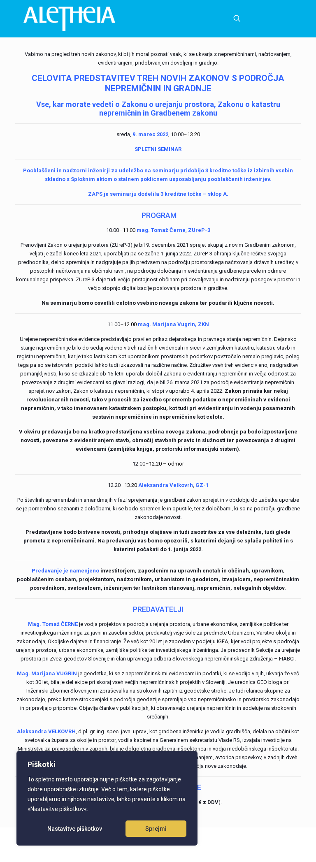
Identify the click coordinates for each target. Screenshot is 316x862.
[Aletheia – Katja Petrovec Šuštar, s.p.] (69, 18)
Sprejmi (156, 828)
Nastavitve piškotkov (74, 828)
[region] (107, 798)
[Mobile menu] (208, 18)
